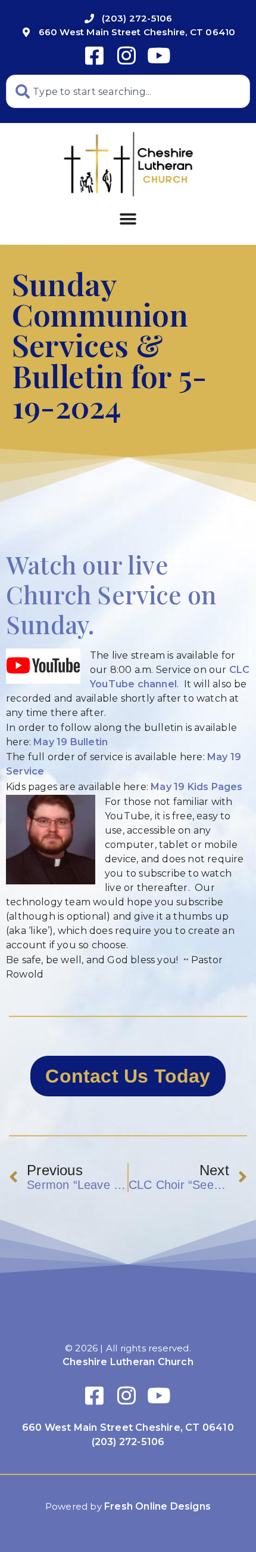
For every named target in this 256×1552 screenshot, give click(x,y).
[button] (127, 218)
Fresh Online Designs (157, 1506)
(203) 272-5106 (128, 1441)
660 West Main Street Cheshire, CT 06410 (128, 1427)
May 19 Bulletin (70, 742)
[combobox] (128, 91)
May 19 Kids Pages (196, 786)
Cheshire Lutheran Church (128, 1361)
